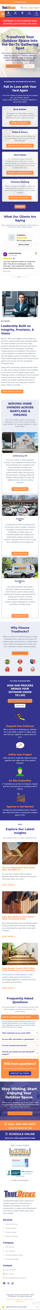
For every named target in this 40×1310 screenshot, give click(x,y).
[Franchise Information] (8, 12)
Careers (15, 14)
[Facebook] (4, 1283)
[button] (3, 14)
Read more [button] (7, 271)
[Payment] (29, 12)
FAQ (22, 14)
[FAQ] (22, 12)
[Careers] (15, 12)
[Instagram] (8, 1283)
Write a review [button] (23, 245)
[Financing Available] (36, 12)
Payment (29, 14)
